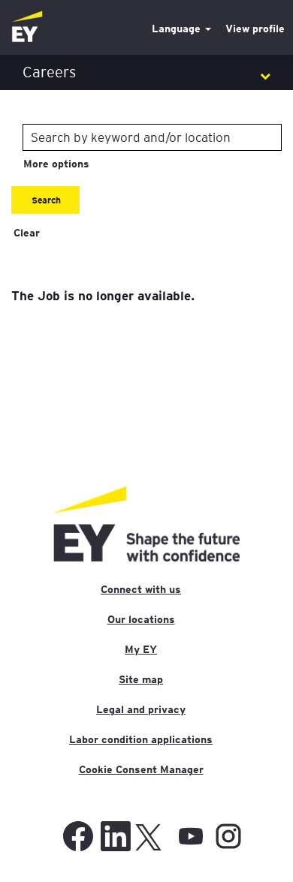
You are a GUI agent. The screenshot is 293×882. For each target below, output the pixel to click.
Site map (141, 679)
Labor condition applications (141, 739)
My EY (141, 649)
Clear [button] (27, 232)
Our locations (141, 619)
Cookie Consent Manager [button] (141, 769)
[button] (146, 72)
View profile (255, 28)
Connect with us (141, 589)
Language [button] (178, 28)
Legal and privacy (141, 709)
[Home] (27, 27)
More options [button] (56, 163)
